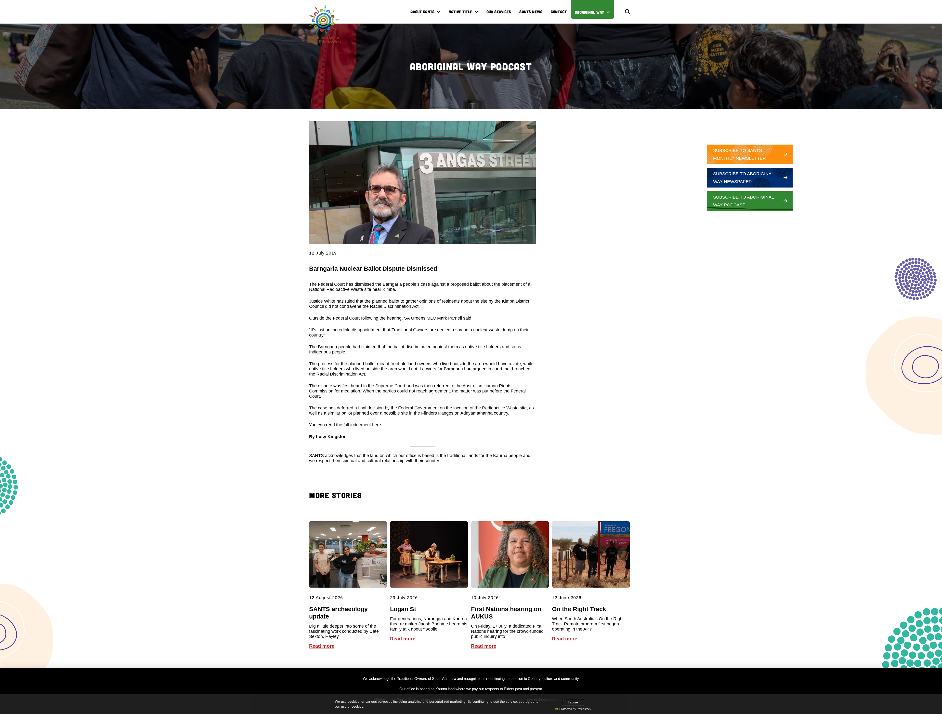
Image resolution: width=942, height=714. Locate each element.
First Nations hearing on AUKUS (506, 613)
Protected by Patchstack (575, 709)
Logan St (403, 609)
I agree (573, 702)
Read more (321, 646)
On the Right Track (579, 609)
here (376, 424)
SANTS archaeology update (338, 613)
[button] (627, 11)
